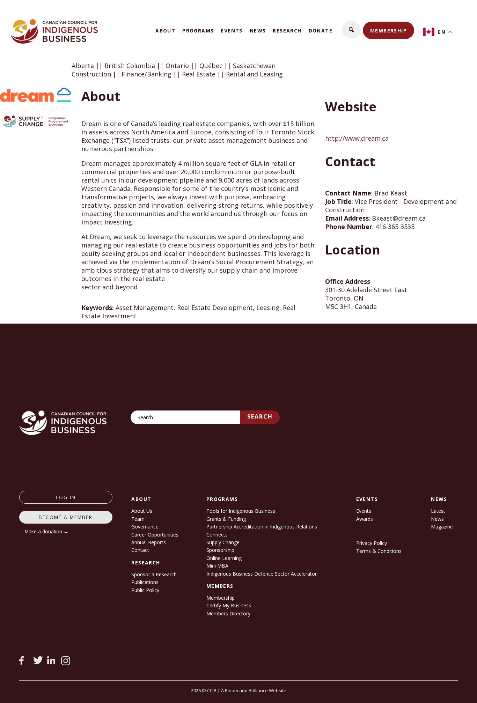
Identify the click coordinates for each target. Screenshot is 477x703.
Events (231, 30)
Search (260, 416)
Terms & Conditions (379, 551)
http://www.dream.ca (357, 138)
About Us (141, 511)
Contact (140, 550)
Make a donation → (46, 531)
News (258, 30)
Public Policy (145, 590)
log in (66, 497)
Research (287, 30)
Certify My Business (228, 605)
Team (138, 519)
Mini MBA (217, 565)
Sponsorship (220, 550)
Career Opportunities (154, 534)
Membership (388, 30)
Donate (320, 30)
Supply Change (223, 542)
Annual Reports (148, 542)
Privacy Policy (371, 543)
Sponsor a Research (154, 574)
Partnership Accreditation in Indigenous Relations (261, 526)
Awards (364, 519)
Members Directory (228, 613)
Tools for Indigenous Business (240, 511)
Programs (198, 30)
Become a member (66, 517)
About (165, 30)
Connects (217, 534)
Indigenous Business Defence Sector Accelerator (261, 573)
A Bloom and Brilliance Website (253, 690)
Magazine (442, 526)
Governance (145, 526)
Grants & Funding (226, 519)
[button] (351, 30)
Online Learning (224, 558)
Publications (145, 582)
